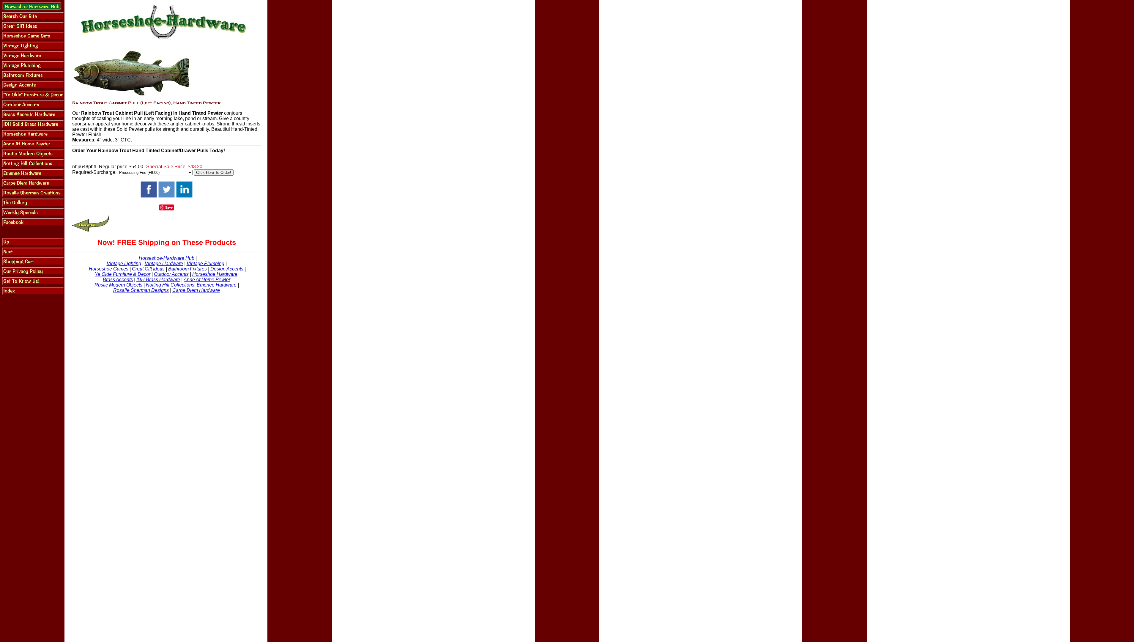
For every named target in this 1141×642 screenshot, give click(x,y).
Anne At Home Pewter (207, 279)
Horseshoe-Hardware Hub (166, 258)
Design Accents (226, 268)
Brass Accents (118, 279)
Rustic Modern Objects (118, 284)
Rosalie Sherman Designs (141, 290)
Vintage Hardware (164, 263)
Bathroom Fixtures (187, 268)
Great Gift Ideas (148, 268)
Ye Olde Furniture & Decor (122, 274)
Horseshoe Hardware (214, 274)
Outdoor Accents (171, 274)
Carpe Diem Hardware (196, 290)
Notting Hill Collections (170, 284)
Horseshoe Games (108, 268)
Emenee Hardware (217, 284)
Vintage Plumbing (205, 263)
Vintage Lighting (124, 263)
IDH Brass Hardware (158, 279)
